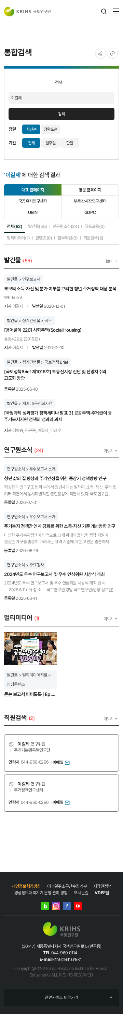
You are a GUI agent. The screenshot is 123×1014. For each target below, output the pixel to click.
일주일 (50, 143)
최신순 (31, 129)
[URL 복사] (112, 53)
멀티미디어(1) (18, 238)
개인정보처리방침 (26, 886)
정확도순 (50, 129)
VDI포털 (102, 892)
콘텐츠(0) (44, 238)
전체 (31, 143)
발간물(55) (37, 226)
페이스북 (67, 906)
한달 (69, 143)
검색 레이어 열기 (104, 12)
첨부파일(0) (67, 238)
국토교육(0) (94, 226)
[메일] (67, 762)
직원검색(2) (93, 238)
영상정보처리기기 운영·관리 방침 (41, 892)
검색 (61, 114)
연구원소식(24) (66, 226)
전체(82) (15, 226)
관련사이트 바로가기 (61, 997)
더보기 (108, 261)
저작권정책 (102, 886)
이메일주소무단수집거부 (67, 886)
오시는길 (81, 892)
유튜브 (78, 906)
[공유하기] (100, 53)
